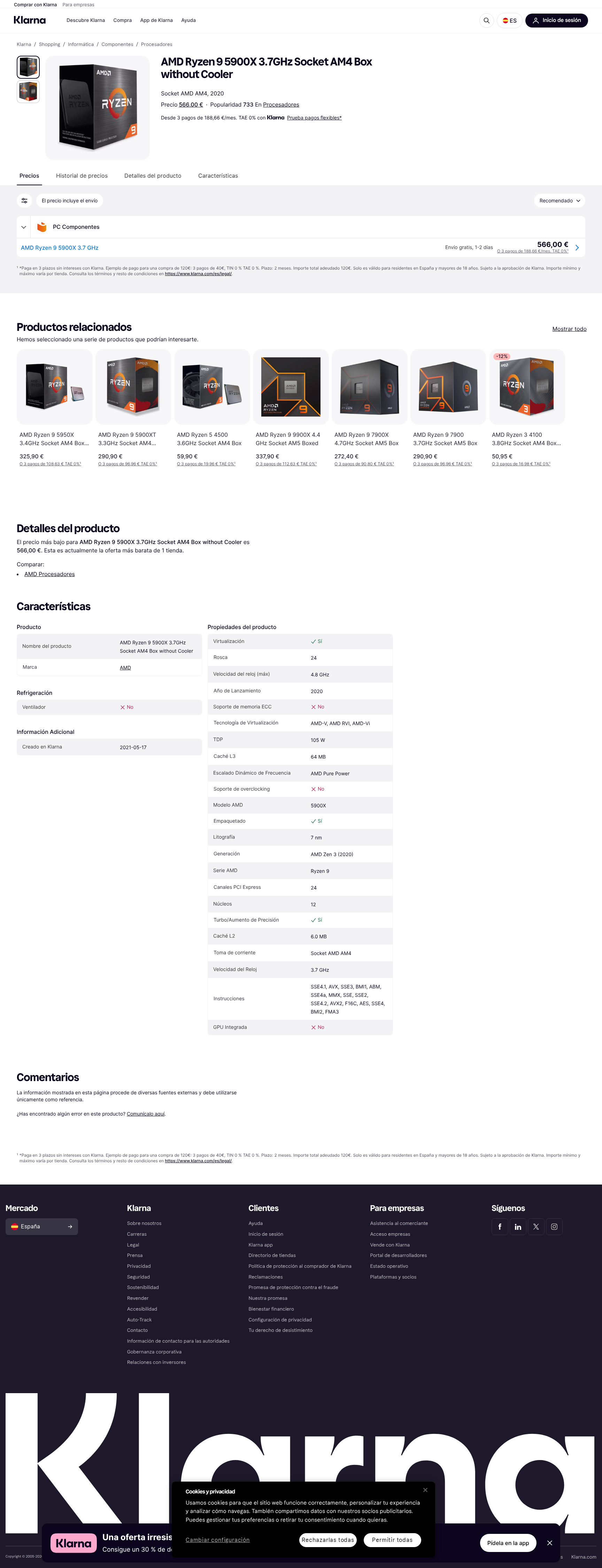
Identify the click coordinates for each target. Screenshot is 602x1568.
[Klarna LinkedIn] (518, 1226)
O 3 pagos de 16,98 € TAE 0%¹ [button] (521, 463)
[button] (510, 20)
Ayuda (188, 20)
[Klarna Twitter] (536, 1226)
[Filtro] (24, 201)
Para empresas (78, 5)
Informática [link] (81, 44)
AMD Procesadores (49, 573)
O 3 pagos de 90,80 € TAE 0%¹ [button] (364, 463)
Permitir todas (392, 1540)
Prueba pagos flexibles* (314, 118)
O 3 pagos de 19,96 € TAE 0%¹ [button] (206, 463)
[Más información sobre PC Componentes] (24, 227)
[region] (303, 1520)
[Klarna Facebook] (500, 1226)
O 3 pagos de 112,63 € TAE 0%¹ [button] (286, 463)
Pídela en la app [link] (508, 1542)
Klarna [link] (24, 44)
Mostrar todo (570, 328)
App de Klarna (156, 20)
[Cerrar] (425, 1490)
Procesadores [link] (156, 44)
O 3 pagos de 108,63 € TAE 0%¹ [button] (50, 463)
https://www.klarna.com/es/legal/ (198, 273)
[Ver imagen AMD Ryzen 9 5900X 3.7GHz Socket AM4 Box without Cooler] (28, 67)
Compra (122, 20)
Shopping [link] (49, 44)
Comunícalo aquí (145, 1114)
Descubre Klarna (86, 20)
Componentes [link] (117, 44)
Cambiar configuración (218, 1540)
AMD (125, 668)
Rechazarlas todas (328, 1540)
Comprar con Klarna (35, 5)
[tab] (29, 175)
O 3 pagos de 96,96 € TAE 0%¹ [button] (127, 463)
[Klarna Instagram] (554, 1226)
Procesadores (281, 104)
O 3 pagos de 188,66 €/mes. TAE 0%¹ (533, 251)
